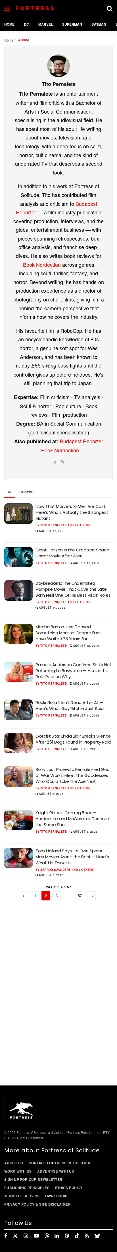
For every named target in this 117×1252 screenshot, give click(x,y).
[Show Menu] (7, 8)
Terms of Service (22, 1195)
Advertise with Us (55, 1171)
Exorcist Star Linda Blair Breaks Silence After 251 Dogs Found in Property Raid (73, 739)
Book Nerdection (42, 264)
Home (9, 24)
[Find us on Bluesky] (97, 1236)
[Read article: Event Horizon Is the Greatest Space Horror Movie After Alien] (18, 557)
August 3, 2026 (51, 875)
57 (80, 895)
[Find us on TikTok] (77, 1236)
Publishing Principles (26, 1187)
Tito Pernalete (53, 525)
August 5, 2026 (51, 794)
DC (26, 24)
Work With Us (18, 1171)
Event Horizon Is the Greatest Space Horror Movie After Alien (72, 553)
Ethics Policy (68, 1187)
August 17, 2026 (51, 531)
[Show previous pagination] (24, 895)
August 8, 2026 (84, 749)
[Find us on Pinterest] (67, 1236)
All (10, 491)
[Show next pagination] (91, 895)
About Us (13, 1162)
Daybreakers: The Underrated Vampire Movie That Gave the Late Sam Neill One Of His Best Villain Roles (72, 589)
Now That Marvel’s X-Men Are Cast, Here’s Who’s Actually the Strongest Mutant (71, 512)
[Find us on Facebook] (5, 1236)
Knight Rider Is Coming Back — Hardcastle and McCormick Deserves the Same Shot (72, 819)
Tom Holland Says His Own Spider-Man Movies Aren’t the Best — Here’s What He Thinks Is (72, 857)
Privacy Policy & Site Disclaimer (37, 1204)
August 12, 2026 (85, 646)
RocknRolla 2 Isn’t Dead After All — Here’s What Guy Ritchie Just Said (69, 705)
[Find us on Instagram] (26, 1236)
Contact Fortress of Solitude (60, 1162)
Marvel (45, 24)
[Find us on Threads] (47, 1236)
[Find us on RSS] (87, 1236)
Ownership (56, 1195)
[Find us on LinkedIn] (57, 1236)
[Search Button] (109, 8)
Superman (72, 24)
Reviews (26, 491)
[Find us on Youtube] (36, 1236)
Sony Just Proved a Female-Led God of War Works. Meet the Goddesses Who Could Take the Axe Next (72, 775)
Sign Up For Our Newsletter (33, 1179)
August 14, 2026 (85, 563)
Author (23, 39)
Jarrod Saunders (55, 870)
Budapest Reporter (81, 441)
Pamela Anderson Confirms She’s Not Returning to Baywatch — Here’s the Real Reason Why (73, 671)
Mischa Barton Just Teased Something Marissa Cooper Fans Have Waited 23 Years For (68, 633)
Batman (98, 24)
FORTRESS (35, 8)
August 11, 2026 (85, 683)
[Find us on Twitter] (15, 1236)
